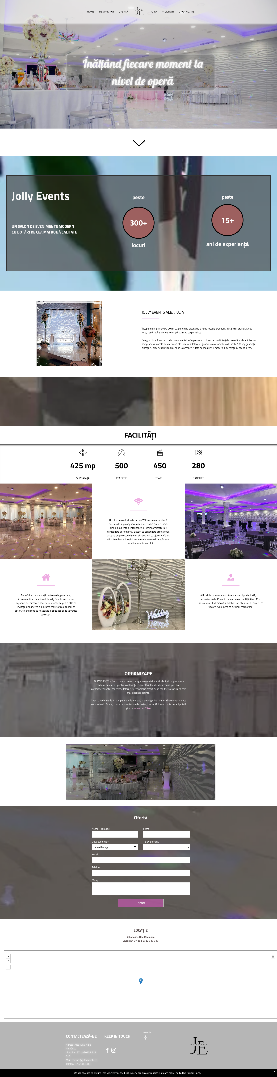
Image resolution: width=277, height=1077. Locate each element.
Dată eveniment (100, 841)
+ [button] (8, 956)
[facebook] (107, 1051)
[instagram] (114, 1051)
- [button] (8, 961)
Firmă (146, 829)
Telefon (96, 867)
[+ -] (140, 984)
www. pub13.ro (142, 708)
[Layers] (273, 956)
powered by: (147, 1032)
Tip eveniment (151, 841)
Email (95, 854)
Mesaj (95, 880)
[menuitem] (91, 11)
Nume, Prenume (101, 829)
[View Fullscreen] (8, 967)
